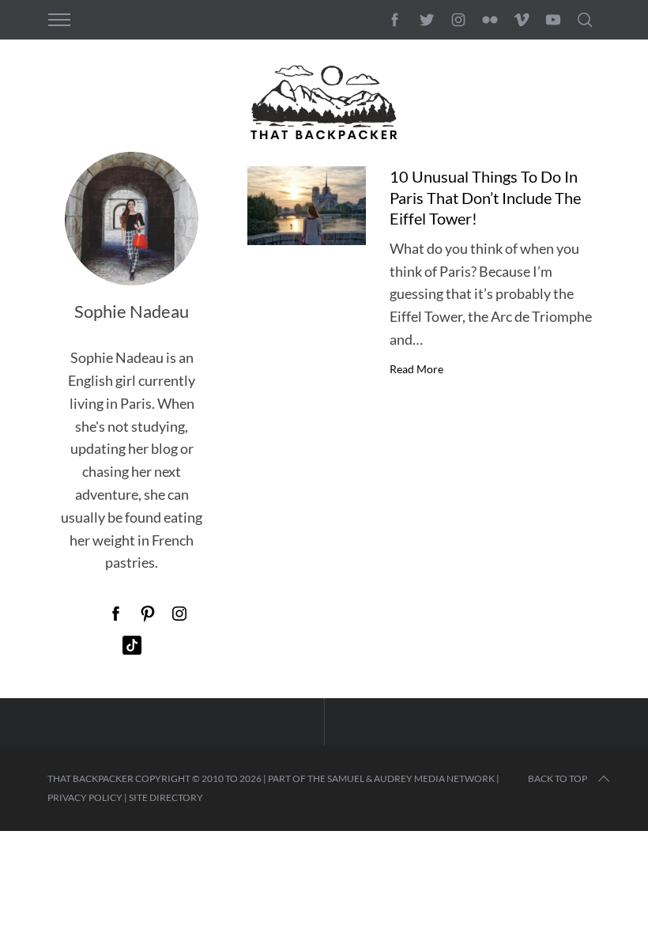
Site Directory (166, 797)
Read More (416, 369)
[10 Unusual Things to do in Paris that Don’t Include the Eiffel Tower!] (306, 205)
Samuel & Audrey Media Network (411, 778)
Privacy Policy (84, 797)
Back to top (557, 778)
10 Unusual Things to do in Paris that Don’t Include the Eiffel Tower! (485, 197)
